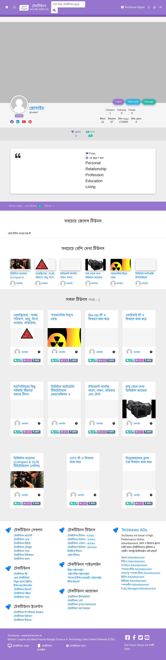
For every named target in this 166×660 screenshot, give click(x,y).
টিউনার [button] (48, 206)
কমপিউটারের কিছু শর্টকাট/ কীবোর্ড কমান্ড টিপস (24, 390)
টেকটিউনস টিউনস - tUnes (81, 535)
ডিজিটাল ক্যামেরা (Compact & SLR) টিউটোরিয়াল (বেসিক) (27, 462)
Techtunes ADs (134, 529)
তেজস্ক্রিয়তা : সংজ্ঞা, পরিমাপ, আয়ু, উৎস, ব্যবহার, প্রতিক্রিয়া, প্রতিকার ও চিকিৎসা (26, 321)
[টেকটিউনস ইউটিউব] (147, 638)
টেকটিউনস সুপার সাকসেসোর (82, 604)
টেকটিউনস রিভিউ (22, 543)
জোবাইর (36, 108)
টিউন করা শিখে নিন (23, 585)
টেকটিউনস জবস (22, 558)
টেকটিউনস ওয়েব (20, 646)
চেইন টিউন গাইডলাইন (78, 574)
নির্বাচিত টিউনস (75, 551)
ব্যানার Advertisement (132, 557)
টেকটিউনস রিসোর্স (22, 589)
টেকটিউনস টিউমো (22, 620)
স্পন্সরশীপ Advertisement (135, 584)
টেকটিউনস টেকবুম (23, 547)
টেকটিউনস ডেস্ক (21, 539)
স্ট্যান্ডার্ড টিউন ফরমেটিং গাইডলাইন (84, 577)
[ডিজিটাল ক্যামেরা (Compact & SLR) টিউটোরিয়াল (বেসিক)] (20, 264)
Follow (118, 101)
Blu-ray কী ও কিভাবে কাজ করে (98, 317)
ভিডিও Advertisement (133, 561)
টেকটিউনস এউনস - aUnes (81, 543)
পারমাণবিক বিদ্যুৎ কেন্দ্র (62, 317)
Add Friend (133, 101)
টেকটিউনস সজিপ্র (22, 593)
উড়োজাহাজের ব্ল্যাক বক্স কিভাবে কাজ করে (139, 460)
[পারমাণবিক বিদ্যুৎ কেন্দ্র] (121, 266)
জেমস (77, 134)
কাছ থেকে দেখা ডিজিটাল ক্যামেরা (136, 389)
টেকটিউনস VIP (75, 600)
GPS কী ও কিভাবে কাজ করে (81, 460)
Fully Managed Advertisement (138, 588)
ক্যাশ (92, 132)
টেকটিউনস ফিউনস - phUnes (82, 547)
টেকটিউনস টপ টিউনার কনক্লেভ (28, 612)
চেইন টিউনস (74, 555)
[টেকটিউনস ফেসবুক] (127, 638)
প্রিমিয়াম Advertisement (133, 580)
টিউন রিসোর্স (74, 581)
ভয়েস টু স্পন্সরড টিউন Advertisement (140, 573)
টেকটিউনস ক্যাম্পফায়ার (79, 608)
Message (149, 101)
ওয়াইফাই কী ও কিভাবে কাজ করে (136, 317)
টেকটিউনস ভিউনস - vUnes (81, 539)
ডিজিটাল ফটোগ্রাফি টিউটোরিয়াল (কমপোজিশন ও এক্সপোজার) (62, 392)
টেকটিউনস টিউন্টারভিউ (79, 596)
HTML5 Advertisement (134, 565)
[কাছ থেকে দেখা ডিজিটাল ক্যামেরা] (95, 264)
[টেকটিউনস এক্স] (140, 638)
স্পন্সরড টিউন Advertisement (136, 569)
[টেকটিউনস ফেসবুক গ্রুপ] (134, 638)
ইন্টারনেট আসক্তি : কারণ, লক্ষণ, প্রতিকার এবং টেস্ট (69, 277)
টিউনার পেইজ (15, 206)
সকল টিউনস (33, 206)
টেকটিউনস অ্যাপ (77, 646)
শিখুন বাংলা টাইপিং (23, 581)
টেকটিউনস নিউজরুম (24, 555)
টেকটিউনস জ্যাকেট (23, 535)
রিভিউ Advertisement (132, 577)
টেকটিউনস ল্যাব (21, 551)
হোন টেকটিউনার (21, 577)
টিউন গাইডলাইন (75, 570)
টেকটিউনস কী (20, 574)
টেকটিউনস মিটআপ (23, 616)
